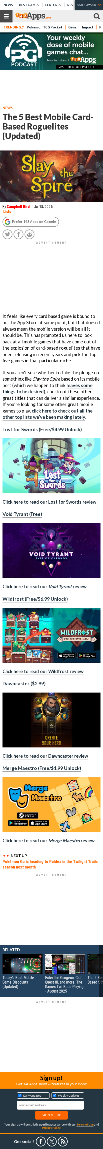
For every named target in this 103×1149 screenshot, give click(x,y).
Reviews (74, 5)
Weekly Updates (69, 1095)
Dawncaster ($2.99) (24, 683)
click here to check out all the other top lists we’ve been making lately (47, 414)
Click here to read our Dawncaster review (45, 756)
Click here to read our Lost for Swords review (49, 502)
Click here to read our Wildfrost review (43, 671)
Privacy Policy (51, 1127)
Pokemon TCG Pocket (44, 27)
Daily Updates (32, 1095)
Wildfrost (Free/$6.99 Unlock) (35, 599)
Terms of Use (85, 1124)
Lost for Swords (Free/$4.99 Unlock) (42, 429)
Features (53, 5)
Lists (7, 211)
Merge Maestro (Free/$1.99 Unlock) (41, 768)
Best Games (29, 5)
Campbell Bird (18, 206)
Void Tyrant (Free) (22, 514)
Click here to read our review (44, 586)
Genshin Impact (80, 27)
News (8, 5)
